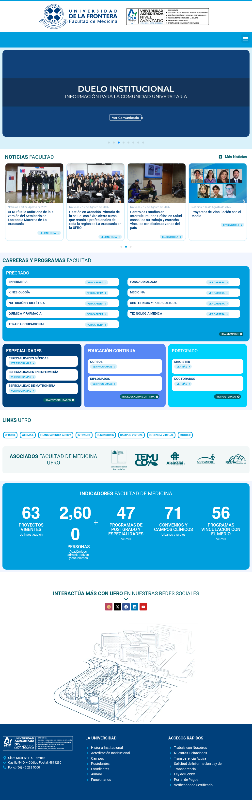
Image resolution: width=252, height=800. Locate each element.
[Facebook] (126, 606)
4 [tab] (124, 143)
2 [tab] (114, 143)
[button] (245, 38)
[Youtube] (143, 606)
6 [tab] (133, 143)
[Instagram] (108, 606)
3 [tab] (119, 143)
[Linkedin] (134, 606)
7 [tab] (138, 143)
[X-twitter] (117, 606)
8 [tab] (143, 143)
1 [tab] (109, 143)
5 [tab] (128, 143)
